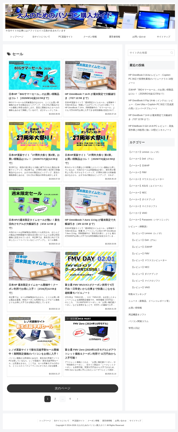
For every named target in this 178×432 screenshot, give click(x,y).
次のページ (63, 388)
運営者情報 (107, 421)
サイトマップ (135, 421)
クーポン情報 (93, 421)
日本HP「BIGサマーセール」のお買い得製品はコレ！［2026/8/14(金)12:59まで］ (150, 92)
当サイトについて (61, 421)
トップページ (45, 421)
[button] (171, 52)
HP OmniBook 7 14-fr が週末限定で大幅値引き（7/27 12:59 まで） (150, 117)
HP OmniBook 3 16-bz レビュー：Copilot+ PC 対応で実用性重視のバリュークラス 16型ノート (150, 79)
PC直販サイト (78, 421)
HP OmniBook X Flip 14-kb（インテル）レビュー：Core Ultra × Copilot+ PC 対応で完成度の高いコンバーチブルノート (151, 104)
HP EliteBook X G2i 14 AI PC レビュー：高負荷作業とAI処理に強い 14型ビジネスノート (150, 128)
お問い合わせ (121, 421)
